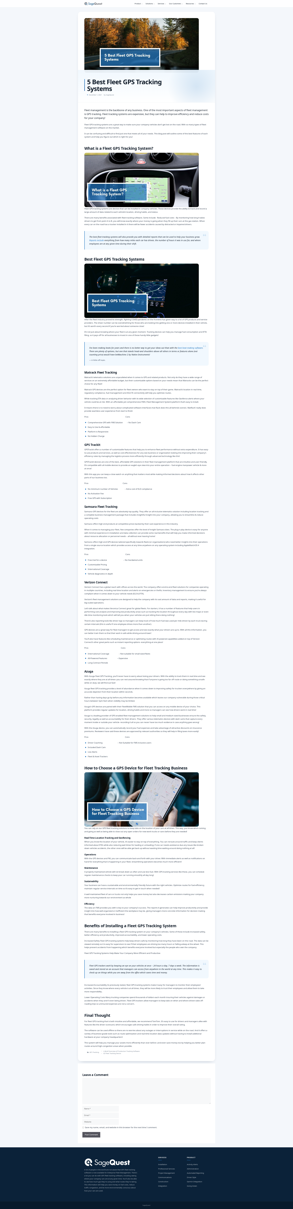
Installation (162, 1164)
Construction (163, 1181)
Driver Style (191, 1177)
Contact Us (203, 3)
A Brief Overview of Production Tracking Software (121, 1051)
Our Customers (175, 3)
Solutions (149, 3)
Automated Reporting (195, 1173)
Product (138, 3)
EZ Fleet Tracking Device (112, 1053)
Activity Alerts (192, 1164)
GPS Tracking (94, 1052)
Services (161, 3)
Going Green (192, 1186)
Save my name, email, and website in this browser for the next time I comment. (121, 1127)
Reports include (96, 240)
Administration (193, 1169)
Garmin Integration (194, 1181)
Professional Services (166, 1169)
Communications (165, 1177)
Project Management (166, 1173)
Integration (162, 1186)
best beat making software (190, 347)
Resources (190, 3)
